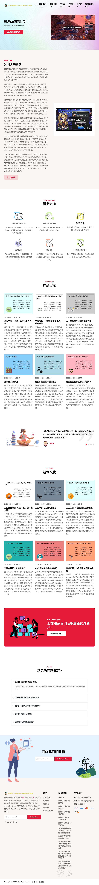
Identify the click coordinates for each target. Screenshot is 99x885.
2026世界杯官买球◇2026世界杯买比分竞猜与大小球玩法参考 (64, 845)
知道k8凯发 (53, 5)
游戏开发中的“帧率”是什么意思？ (28, 697)
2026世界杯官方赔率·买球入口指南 (64, 837)
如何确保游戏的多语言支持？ (26, 682)
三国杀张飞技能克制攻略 (45, 508)
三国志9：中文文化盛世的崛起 (79, 508)
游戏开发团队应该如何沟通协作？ (28, 706)
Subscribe (34, 817)
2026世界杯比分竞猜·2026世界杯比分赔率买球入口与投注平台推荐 (64, 855)
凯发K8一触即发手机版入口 (64, 807)
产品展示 (62, 5)
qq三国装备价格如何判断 (46, 568)
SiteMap (61, 797)
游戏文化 (70, 5)
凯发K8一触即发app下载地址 (64, 824)
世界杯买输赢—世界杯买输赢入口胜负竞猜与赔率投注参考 (64, 830)
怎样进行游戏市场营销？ (24, 722)
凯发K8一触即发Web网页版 (63, 818)
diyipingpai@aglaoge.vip (86, 801)
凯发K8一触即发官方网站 (64, 802)
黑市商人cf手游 (11, 382)
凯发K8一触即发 (38, 882)
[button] (86, 444)
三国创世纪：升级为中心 (15, 568)
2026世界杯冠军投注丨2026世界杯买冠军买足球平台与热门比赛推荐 (64, 864)
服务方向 (79, 5)
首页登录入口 (42, 5)
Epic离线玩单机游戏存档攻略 (78, 321)
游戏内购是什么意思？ (24, 714)
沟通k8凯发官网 (89, 5)
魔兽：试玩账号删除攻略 (45, 382)
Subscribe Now (63, 759)
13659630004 (82, 804)
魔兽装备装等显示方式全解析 (78, 382)
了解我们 (12, 177)
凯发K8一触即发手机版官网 (64, 813)
